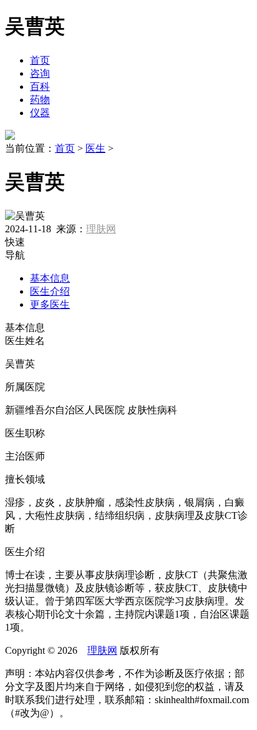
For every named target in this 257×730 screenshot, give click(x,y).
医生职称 (25, 433)
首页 (40, 60)
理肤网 (101, 229)
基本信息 (50, 278)
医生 (95, 148)
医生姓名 (25, 340)
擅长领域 (25, 479)
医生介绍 (50, 291)
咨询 (40, 73)
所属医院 (25, 387)
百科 (40, 86)
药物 (40, 99)
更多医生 (50, 304)
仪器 (40, 112)
